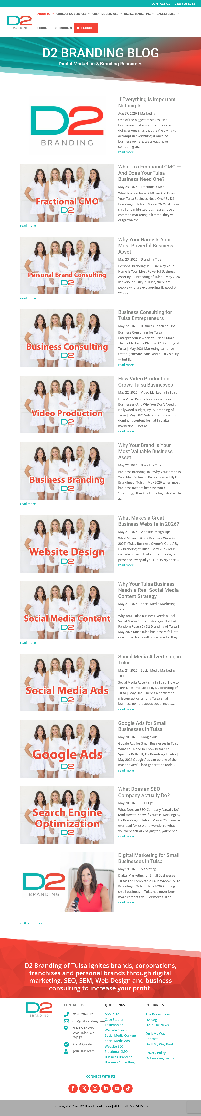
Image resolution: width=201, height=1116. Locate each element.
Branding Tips (151, 259)
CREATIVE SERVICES (105, 13)
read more (126, 152)
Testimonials (114, 1025)
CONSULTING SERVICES (71, 13)
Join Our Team (84, 1051)
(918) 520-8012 (184, 4)
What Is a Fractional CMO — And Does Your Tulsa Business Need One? (149, 173)
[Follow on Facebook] (73, 1088)
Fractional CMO (152, 187)
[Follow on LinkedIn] (106, 1088)
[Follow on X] (84, 1088)
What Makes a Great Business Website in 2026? (148, 521)
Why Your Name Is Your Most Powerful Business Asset (145, 246)
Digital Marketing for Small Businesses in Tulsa (149, 858)
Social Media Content (120, 1035)
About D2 (112, 1014)
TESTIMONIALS (62, 28)
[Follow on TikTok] (128, 1088)
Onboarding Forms (160, 1058)
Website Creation (117, 1030)
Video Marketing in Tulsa (159, 392)
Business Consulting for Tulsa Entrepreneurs (145, 315)
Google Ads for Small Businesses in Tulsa (142, 726)
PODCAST (43, 28)
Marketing (147, 113)
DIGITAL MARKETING (137, 13)
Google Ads (149, 737)
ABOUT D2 (43, 13)
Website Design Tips (156, 532)
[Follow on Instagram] (95, 1088)
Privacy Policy (156, 1053)
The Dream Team (158, 1014)
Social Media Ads (117, 1041)
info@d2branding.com (88, 1021)
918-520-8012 (83, 1014)
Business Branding (118, 1057)
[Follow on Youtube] (117, 1088)
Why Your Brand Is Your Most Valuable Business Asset (145, 451)
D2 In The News (157, 1025)
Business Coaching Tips (158, 326)
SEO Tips (147, 803)
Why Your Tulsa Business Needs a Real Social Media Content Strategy (148, 590)
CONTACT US (160, 4)
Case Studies (114, 1019)
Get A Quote (85, 28)
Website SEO (114, 1046)
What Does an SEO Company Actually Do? (144, 792)
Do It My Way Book (160, 1044)
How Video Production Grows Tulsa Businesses (145, 382)
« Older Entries (31, 923)
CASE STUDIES (166, 13)
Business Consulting (120, 1062)
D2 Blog (151, 1020)
